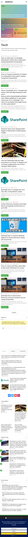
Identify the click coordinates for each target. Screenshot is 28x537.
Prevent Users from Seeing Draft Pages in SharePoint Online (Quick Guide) (13, 131)
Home (3, 40)
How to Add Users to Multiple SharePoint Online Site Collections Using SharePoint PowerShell (13, 16)
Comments (22, 351)
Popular (13, 351)
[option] (14, 21)
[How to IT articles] (8, 2)
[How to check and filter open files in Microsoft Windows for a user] (14, 255)
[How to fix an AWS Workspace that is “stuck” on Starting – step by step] (5, 459)
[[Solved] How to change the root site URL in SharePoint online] (14, 180)
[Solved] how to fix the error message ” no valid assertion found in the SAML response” (17, 472)
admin (3, 56)
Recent (4, 351)
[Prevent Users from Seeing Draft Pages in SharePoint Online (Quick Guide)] (20, 33)
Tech (3, 6)
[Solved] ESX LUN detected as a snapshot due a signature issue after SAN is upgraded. (17, 465)
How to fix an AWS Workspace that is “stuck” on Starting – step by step (18, 459)
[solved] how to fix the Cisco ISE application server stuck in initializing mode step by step (6, 408)
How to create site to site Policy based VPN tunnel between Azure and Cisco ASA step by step (18, 452)
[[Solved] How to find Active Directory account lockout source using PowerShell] (14, 285)
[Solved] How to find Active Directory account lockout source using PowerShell (13, 297)
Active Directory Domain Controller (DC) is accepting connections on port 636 (13, 206)
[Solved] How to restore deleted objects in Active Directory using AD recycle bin (13, 237)
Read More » (4, 69)
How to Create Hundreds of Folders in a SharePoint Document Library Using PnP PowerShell (13, 26)
